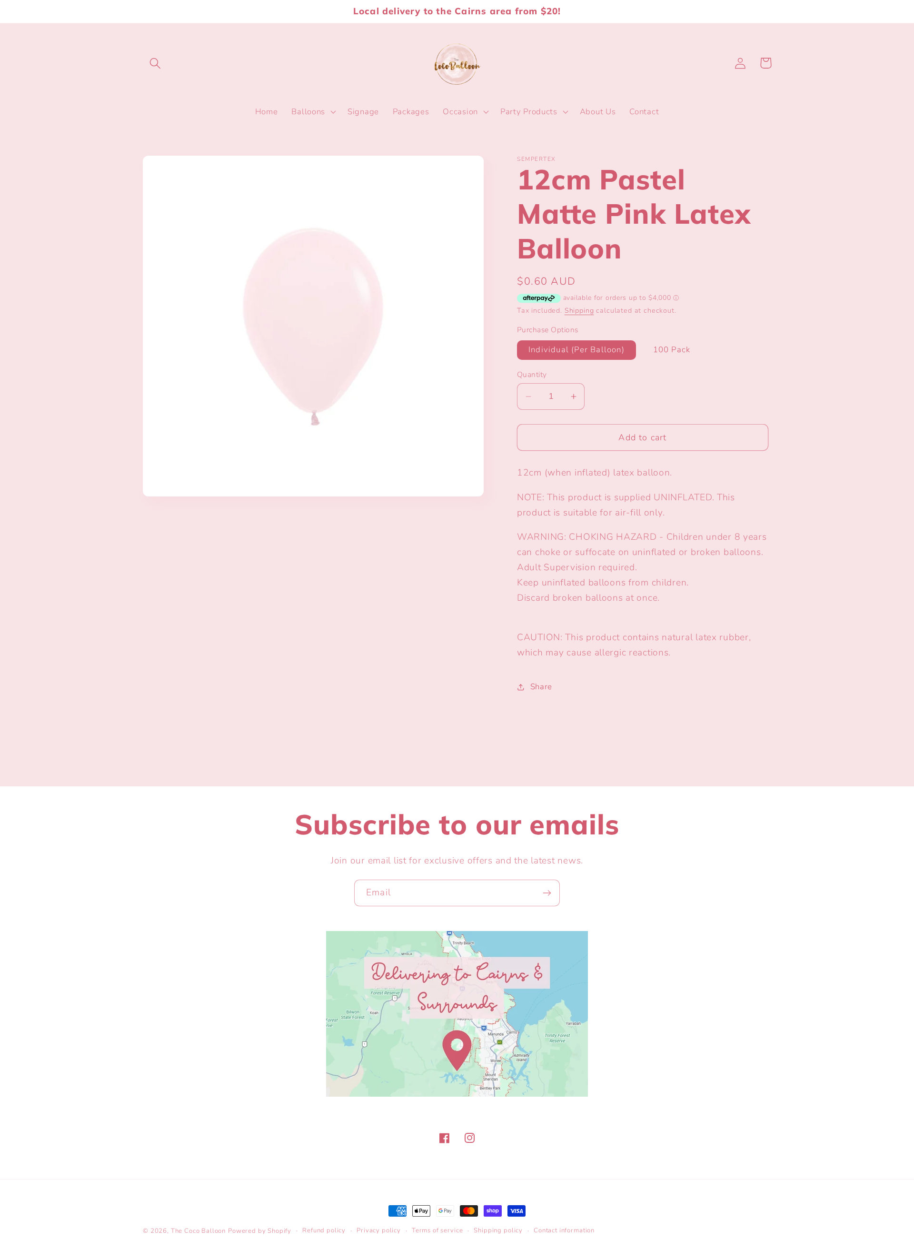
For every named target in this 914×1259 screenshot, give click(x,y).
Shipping (579, 310)
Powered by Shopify (259, 1231)
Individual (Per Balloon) (576, 349)
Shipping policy (498, 1230)
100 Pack (672, 349)
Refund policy (324, 1230)
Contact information (564, 1230)
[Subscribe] (546, 893)
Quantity (532, 374)
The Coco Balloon (198, 1231)
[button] (155, 63)
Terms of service (437, 1230)
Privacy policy (379, 1230)
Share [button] (541, 686)
